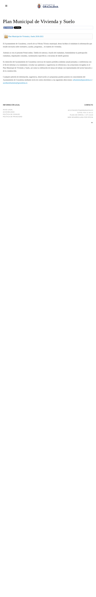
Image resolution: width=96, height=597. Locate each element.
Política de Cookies (11, 114)
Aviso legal (8, 109)
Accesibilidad (9, 112)
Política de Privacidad (12, 116)
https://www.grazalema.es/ (68, 167)
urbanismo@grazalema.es (82, 80)
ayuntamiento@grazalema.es (80, 110)
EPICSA (90, 117)
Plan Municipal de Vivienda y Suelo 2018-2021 (26, 36)
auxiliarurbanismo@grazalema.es (15, 83)
